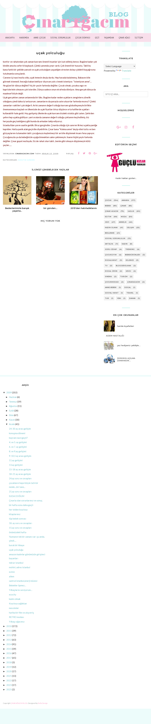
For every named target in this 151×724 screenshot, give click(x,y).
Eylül (11, 410)
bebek (108, 206)
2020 (9, 671)
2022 (9, 680)
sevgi (128, 271)
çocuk (108, 200)
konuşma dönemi (17, 433)
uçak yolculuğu (16, 549)
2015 (9, 648)
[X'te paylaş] (84, 153)
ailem (11, 576)
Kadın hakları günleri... (126, 178)
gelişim (130, 228)
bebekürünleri (132, 255)
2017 (9, 657)
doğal (127, 287)
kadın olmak (111, 228)
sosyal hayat (112, 293)
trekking (130, 249)
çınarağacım (133, 282)
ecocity (12, 594)
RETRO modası (16, 617)
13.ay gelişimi (16, 465)
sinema (108, 277)
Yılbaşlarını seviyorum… (20, 590)
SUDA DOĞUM (16, 496)
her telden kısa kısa (18, 509)
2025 (9, 689)
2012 (9, 635)
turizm (124, 277)
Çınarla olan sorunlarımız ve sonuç (25, 500)
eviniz (12, 572)
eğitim (108, 217)
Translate (126, 70)
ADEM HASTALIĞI (115, 335)
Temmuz (13, 401)
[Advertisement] (50, 318)
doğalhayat (111, 260)
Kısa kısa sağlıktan (18, 603)
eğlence (130, 260)
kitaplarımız (14, 514)
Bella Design (43, 703)
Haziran (13, 397)
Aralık (12, 424)
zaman (132, 298)
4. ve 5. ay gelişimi (18, 442)
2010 (9, 626)
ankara (125, 200)
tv (106, 266)
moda (124, 217)
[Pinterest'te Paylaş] (89, 153)
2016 (9, 653)
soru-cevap (111, 249)
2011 (9, 630)
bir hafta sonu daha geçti (21, 505)
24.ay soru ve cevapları (20, 478)
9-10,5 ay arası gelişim (20, 456)
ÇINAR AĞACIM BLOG (19, 703)
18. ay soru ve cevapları (20, 523)
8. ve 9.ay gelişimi (17, 451)
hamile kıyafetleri (125, 326)
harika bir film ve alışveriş (21, 612)
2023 (9, 685)
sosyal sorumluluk (115, 238)
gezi (107, 222)
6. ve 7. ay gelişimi (18, 446)
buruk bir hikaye (16, 545)
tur (107, 298)
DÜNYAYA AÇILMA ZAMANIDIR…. (126, 359)
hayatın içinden (26, 160)
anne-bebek (110, 287)
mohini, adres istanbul (19, 567)
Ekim (11, 415)
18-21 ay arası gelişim (20, 474)
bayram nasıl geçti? (18, 437)
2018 (9, 662)
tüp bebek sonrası (17, 518)
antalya (109, 244)
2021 (9, 676)
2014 (9, 644)
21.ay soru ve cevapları (20, 491)
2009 (9, 392)
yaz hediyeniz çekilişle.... (129, 345)
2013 (9, 639)
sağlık (131, 211)
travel (130, 293)
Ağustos (13, 406)
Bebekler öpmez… (17, 585)
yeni (119, 298)
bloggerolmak (123, 266)
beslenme (109, 233)
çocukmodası (112, 282)
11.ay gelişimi (16, 460)
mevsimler (14, 608)
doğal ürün (111, 271)
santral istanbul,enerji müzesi (23, 580)
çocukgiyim (111, 255)
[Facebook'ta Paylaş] (78, 153)
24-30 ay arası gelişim (20, 428)
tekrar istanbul (16, 562)
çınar (123, 206)
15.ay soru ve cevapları (20, 527)
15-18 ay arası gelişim (20, 469)
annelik (123, 222)
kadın (125, 244)
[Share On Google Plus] (95, 153)
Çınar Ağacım (111, 211)
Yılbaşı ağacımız (16, 621)
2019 (9, 667)
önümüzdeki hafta (17, 532)
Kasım (12, 419)
